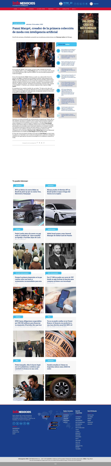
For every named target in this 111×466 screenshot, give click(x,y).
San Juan (78, 440)
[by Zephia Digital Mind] (55, 464)
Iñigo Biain (90, 459)
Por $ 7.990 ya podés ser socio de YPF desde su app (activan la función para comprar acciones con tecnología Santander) (68, 84)
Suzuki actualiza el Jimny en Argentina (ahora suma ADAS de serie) (68, 115)
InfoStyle (78, 426)
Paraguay (90, 422)
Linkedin (65, 418)
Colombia (90, 416)
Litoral (78, 431)
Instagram (66, 420)
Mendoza (78, 433)
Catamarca (79, 416)
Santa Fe (78, 444)
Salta (77, 438)
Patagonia (78, 436)
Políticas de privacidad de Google (60, 460)
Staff (57, 9)
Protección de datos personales (74, 459)
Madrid (90, 418)
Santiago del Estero (79, 446)
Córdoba (78, 418)
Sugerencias (15, 428)
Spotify (65, 422)
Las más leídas (41, 9)
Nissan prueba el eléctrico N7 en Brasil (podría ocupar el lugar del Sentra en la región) (68, 56)
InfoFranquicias (80, 422)
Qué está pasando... (53, 273)
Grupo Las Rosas (18, 23)
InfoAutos (18, 185)
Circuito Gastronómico (22, 273)
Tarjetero (51, 9)
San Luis (78, 442)
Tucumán (78, 448)
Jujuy (77, 429)
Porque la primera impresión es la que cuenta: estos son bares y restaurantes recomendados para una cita (68, 76)
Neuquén (78, 435)
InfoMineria (79, 424)
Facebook (66, 415)
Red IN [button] (74, 9)
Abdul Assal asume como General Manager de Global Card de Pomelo (68, 70)
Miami (89, 420)
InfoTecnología (80, 427)
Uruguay (90, 424)
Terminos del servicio (72, 460)
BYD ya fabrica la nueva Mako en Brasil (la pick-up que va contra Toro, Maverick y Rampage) (68, 50)
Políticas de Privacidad (59, 459)
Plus (49, 317)
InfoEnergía (79, 420)
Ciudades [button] (31, 9)
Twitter (65, 416)
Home (15, 9)
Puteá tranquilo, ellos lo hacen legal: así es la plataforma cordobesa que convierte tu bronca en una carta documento (68, 109)
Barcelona (91, 415)
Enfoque (18, 229)
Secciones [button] (23, 9)
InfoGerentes (51, 229)
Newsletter (65, 9)
